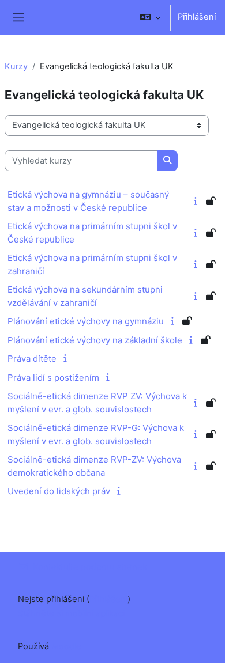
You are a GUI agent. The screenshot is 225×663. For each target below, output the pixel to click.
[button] (150, 17)
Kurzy (16, 66)
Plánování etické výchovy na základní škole (94, 340)
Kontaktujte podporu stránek (90, 567)
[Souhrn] (197, 201)
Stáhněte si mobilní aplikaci (71, 613)
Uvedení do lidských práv (58, 491)
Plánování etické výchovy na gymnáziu (85, 321)
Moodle (66, 646)
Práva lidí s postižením (53, 377)
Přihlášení (197, 17)
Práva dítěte (32, 358)
